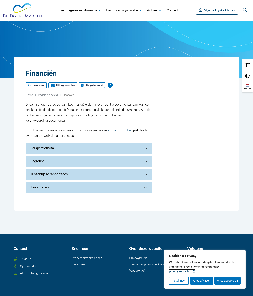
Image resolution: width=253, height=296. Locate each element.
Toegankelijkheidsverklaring (148, 264)
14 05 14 (25, 259)
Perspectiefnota (42, 148)
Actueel (152, 10)
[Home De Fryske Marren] (22, 10)
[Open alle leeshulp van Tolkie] (110, 85)
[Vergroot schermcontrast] (247, 75)
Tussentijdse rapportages (49, 174)
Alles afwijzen (201, 280)
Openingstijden (30, 266)
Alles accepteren (227, 280)
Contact (172, 10)
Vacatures (78, 264)
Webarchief (137, 270)
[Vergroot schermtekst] (247, 64)
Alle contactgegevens (34, 273)
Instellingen (179, 280)
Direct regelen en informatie (77, 10)
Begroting (37, 161)
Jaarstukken (39, 187)
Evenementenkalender (86, 258)
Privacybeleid (138, 258)
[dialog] (205, 269)
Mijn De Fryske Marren (219, 10)
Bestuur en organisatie (122, 10)
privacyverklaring (180, 271)
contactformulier (119, 130)
